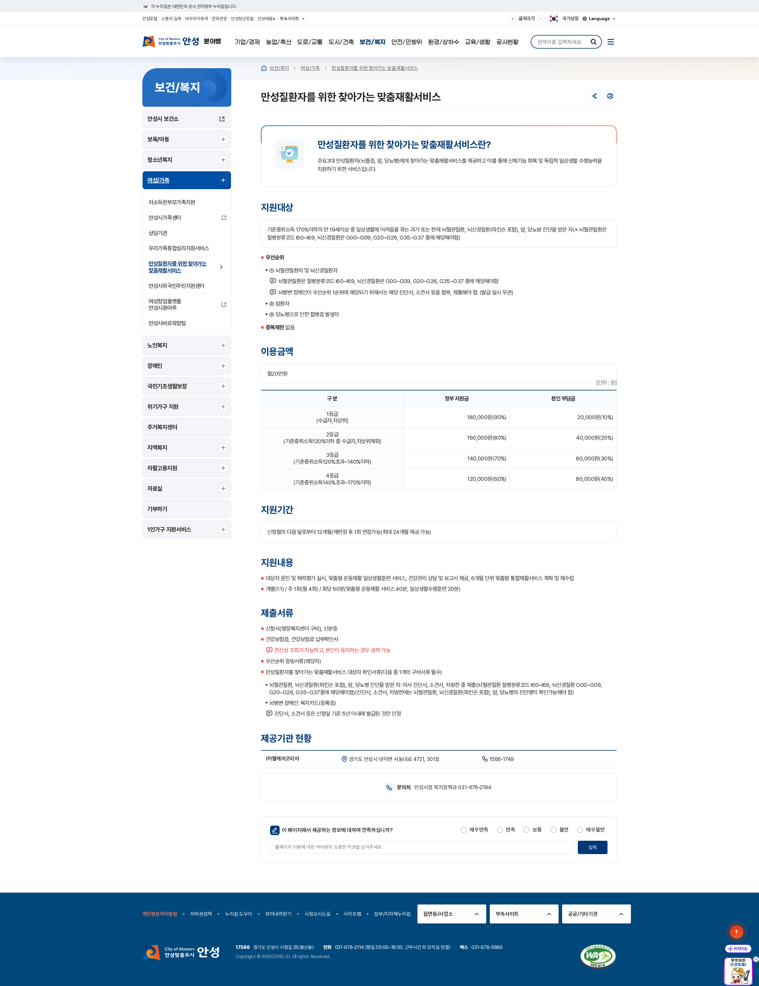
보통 (537, 830)
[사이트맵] (611, 42)
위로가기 (737, 931)
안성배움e (266, 18)
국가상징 (570, 18)
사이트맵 (352, 914)
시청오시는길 (317, 914)
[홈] (264, 68)
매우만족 (479, 830)
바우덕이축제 (196, 18)
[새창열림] (610, 96)
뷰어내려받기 (278, 914)
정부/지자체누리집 (392, 914)
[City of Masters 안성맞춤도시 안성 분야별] (181, 41)
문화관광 (219, 18)
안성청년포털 (242, 18)
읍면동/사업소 (438, 914)
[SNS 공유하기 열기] (594, 96)
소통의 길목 (171, 18)
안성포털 (149, 18)
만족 (510, 830)
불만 (564, 830)
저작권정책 (201, 914)
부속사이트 (291, 20)
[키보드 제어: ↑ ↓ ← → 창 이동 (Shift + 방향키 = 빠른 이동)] (738, 948)
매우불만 (595, 830)
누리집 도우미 (238, 914)
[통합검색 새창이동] (594, 42)
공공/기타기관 (583, 914)
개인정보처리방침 (159, 914)
